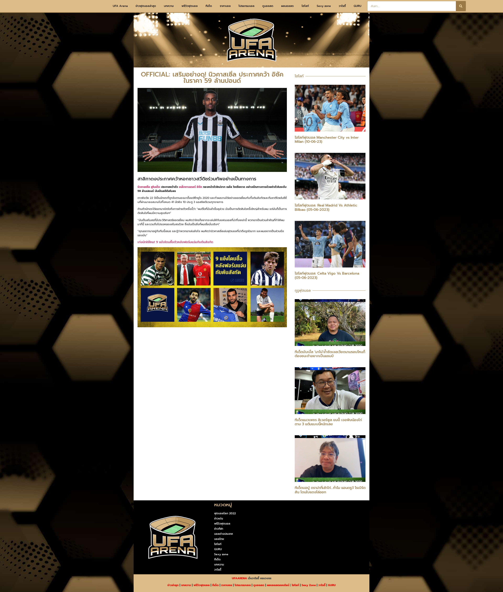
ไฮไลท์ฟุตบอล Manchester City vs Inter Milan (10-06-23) (327, 140)
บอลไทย (219, 539)
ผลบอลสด (287, 6)
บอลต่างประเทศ (223, 534)
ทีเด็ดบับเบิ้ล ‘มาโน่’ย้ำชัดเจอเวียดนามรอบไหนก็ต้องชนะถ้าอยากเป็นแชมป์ (330, 354)
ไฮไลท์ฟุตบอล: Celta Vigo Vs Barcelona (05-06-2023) (327, 275)
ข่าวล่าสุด (173, 585)
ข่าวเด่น (218, 518)
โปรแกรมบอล (246, 6)
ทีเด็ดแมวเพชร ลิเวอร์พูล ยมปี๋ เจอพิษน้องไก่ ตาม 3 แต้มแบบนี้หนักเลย (328, 422)
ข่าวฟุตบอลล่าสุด (146, 6)
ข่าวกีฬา (218, 529)
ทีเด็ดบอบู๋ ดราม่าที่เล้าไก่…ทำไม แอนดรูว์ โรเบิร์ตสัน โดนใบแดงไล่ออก (330, 490)
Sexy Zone (309, 585)
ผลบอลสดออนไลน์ (278, 585)
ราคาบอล (225, 6)
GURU (357, 6)
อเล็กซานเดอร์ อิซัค (190, 187)
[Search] (461, 6)
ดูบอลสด (267, 6)
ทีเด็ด (209, 6)
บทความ (169, 6)
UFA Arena (120, 6)
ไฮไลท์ (305, 6)
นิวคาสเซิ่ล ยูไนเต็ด (149, 187)
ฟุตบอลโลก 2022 (225, 513)
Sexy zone (324, 6)
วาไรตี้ (342, 6)
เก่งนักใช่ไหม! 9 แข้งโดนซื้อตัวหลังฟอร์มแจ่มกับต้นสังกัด (175, 242)
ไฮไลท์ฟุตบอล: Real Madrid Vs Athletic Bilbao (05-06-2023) (326, 207)
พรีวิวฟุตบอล (190, 6)
